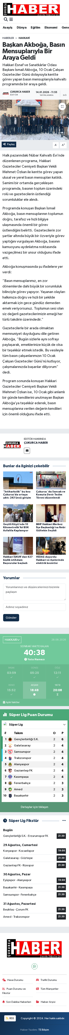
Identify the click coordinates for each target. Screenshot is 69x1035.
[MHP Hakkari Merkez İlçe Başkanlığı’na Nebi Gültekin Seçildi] (51, 513)
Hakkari (24, 38)
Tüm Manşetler (49, 988)
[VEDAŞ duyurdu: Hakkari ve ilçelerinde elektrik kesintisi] (51, 545)
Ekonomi (51, 27)
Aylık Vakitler (13, 702)
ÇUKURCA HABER (36, 442)
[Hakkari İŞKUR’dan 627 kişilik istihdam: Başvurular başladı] (18, 545)
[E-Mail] (27, 451)
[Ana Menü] (11, 19)
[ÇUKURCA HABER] (12, 445)
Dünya (21, 27)
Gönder (11, 617)
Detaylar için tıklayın (34, 807)
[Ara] (6, 19)
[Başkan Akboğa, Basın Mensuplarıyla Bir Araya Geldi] (34, 120)
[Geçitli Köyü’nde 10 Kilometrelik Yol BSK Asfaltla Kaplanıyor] (18, 513)
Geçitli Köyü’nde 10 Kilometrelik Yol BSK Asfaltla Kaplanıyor (16, 527)
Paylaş (11, 144)
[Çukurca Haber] (31, 9)
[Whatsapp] (34, 966)
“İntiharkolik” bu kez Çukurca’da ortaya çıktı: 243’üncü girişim (17, 494)
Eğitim (35, 27)
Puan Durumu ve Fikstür (14, 990)
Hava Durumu (15, 980)
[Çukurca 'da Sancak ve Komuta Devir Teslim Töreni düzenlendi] (51, 480)
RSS (11, 1018)
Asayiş (7, 27)
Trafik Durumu (48, 980)
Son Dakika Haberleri (18, 1002)
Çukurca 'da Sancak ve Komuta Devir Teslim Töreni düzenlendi (50, 494)
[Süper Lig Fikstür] (64, 820)
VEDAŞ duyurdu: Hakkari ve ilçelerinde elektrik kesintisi (50, 560)
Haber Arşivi (48, 1002)
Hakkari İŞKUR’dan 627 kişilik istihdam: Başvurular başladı (18, 560)
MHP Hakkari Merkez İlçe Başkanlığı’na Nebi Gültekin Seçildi (50, 527)
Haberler (8, 38)
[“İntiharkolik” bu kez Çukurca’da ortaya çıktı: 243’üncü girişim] (18, 480)
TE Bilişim (43, 1029)
